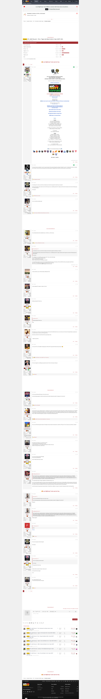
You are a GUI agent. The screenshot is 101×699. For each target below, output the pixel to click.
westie (74, 644)
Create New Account (55, 9)
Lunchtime (73, 641)
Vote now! (28, 15)
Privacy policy (53, 681)
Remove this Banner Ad (51, 37)
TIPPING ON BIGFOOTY (54, 82)
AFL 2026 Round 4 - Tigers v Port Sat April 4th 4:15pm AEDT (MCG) (42, 632)
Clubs (40, 1)
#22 (76, 523)
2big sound (73, 649)
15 (38, 630)
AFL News (64, 608)
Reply (76, 177)
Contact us (43, 681)
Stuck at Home (29, 534)
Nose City (29, 373)
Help (56, 681)
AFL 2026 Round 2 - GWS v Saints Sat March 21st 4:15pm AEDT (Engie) (40, 644)
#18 (76, 454)
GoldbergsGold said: (36, 511)
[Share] (75, 67)
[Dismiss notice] (76, 6)
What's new (50, 1)
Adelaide (30, 482)
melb (30, 295)
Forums (36, 1)
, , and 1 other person (42, 357)
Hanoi (30, 519)
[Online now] (27, 273)
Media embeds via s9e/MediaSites (54, 697)
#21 (76, 508)
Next (31, 64)
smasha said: (35, 318)
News (31, 1)
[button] (33, 1)
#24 (76, 555)
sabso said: (34, 496)
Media (61, 1)
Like (73, 177)
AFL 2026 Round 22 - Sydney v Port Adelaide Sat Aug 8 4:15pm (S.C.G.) (40, 649)
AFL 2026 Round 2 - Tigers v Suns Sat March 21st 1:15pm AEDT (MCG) (43, 640)
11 (33, 630)
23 (34, 655)
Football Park (29, 210)
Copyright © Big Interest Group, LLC (28, 687)
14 (37, 630)
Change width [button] (26, 681)
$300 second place (55, 96)
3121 (30, 193)
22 (33, 655)
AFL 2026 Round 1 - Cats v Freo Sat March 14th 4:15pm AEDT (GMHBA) (40, 654)
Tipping (45, 1)
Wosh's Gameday (29, 650)
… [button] (27, 64)
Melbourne (29, 280)
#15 (76, 408)
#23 (76, 539)
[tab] (48, 19)
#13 (76, 360)
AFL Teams (68, 608)
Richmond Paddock (28, 312)
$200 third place (54, 97)
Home (59, 681)
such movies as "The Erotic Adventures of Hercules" (27, 435)
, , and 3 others (41, 212)
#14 (76, 392)
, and (39, 242)
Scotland (30, 403)
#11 (76, 329)
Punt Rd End (29, 340)
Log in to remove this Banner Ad (50, 228)
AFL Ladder (72, 608)
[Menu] (23, 1)
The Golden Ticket (55, 103)
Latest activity (39, 689)
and (37, 179)
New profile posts (40, 687)
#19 (76, 471)
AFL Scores (76, 608)
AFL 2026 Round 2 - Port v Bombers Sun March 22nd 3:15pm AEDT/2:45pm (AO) (40, 629)
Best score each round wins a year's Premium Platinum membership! (55, 101)
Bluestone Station (28, 79)
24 (35, 655)
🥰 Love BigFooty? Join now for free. (50, 62)
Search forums (29, 3)
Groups (56, 1)
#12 (76, 344)
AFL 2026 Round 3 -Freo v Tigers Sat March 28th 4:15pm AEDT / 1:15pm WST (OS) (40, 637)
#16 (76, 422)
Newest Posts (40, 684)
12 (34, 630)
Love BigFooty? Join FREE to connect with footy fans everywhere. (52, 6)
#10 (76, 315)
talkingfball (62, 693)
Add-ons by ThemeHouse (46, 697)
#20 (76, 493)
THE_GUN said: (35, 248)
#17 (76, 440)
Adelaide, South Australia (28, 242)
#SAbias (33, 529)
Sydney (30, 177)
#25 (76, 577)
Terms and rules (48, 681)
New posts (24, 3)
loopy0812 (73, 633)
